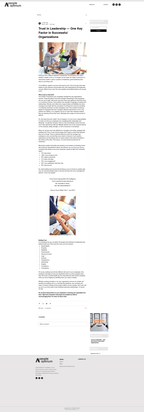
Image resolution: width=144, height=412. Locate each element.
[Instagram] (119, 4)
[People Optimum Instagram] (42, 378)
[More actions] (86, 23)
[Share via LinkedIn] (46, 303)
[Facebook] (116, 4)
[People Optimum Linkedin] (36, 378)
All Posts (39, 14)
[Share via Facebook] (39, 303)
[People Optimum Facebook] (39, 378)
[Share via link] (50, 303)
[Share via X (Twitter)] (43, 303)
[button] (86, 15)
